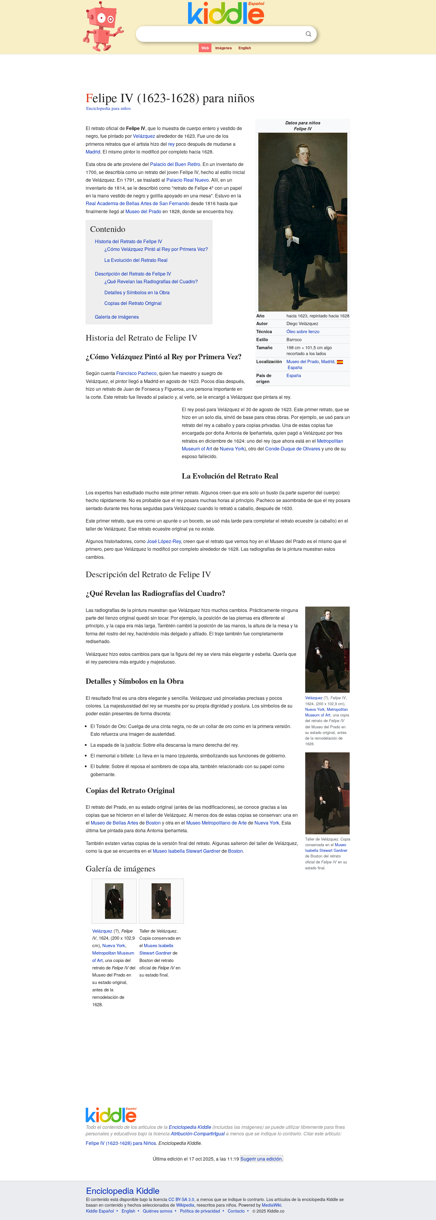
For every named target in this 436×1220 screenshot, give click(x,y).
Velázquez (144, 135)
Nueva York (232, 448)
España (295, 367)
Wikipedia (185, 1205)
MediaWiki (271, 1205)
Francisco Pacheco (136, 373)
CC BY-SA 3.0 (181, 1199)
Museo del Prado (303, 361)
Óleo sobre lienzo (303, 331)
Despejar (296, 34)
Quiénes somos (157, 1211)
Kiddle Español (100, 1211)
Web (205, 47)
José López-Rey (164, 541)
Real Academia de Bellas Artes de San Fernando (138, 203)
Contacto (236, 1211)
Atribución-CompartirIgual (198, 1133)
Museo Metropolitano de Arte (216, 822)
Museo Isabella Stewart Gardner (326, 847)
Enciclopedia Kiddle (190, 1127)
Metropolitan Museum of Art (326, 712)
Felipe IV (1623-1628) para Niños (121, 1143)
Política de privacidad (200, 1211)
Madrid (327, 361)
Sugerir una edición (261, 1158)
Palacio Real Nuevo (187, 179)
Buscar (308, 34)
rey (171, 143)
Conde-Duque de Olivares (292, 448)
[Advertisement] (218, 71)
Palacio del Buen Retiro (175, 164)
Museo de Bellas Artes (114, 822)
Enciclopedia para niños (108, 108)
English (244, 47)
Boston (153, 822)
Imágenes (223, 47)
